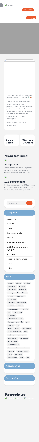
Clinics (10, 224)
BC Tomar (11, 306)
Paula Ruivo (24, 338)
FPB (18, 325)
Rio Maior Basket (13, 348)
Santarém (11, 351)
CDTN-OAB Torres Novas (15, 319)
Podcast (10, 254)
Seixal (10, 354)
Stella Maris (18, 354)
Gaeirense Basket (13, 328)
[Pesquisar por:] (19, 203)
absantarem (20, 296)
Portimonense (12, 341)
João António (26, 328)
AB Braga (11, 293)
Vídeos (10, 268)
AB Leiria (24, 293)
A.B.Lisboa (22, 286)
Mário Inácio (21, 335)
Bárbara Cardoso (13, 309)
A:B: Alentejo (12, 290)
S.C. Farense (25, 348)
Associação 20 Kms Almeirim (17, 302)
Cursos (10, 228)
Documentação (14, 233)
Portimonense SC (13, 345)
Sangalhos (11, 164)
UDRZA (22, 358)
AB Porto (10, 296)
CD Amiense (11, 315)
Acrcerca (11, 219)
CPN (27, 322)
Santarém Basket (22, 351)
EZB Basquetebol (15, 182)
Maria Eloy (11, 335)
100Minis (27, 283)
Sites (9, 263)
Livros (9, 238)
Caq (9, 312)
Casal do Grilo (17, 312)
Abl (18, 293)
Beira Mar (20, 306)
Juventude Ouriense (14, 332)
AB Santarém (12, 299)
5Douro (18, 283)
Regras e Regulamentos (18, 259)
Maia (25, 332)
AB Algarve (22, 290)
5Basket (10, 283)
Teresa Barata (12, 358)
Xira (28, 358)
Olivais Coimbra (12, 338)
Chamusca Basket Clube (15, 322)
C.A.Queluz (25, 309)
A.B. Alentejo (12, 286)
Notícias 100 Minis (16, 242)
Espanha (11, 325)
